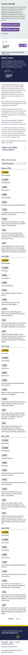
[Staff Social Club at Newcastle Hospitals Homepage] (5, 45)
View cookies (4, 33)
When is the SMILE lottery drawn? (9, 148)
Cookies (17, 642)
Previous (10, 618)
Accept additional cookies (9, 25)
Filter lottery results (7, 163)
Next (17, 618)
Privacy (12, 642)
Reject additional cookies (9, 29)
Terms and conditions (7, 644)
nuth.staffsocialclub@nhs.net (9, 633)
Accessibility (4, 642)
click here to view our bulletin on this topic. (13, 124)
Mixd (15, 646)
